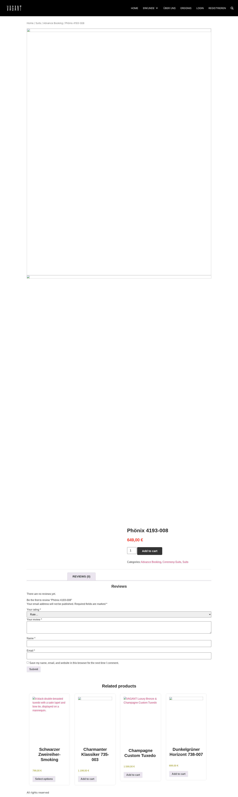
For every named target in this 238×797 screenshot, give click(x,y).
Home (30, 23)
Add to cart (149, 551)
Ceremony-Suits (172, 562)
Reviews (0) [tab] (81, 576)
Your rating (34, 609)
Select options (44, 779)
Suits (38, 23)
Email (31, 650)
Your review (34, 619)
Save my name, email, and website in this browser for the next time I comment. (74, 663)
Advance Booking (53, 23)
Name (31, 638)
